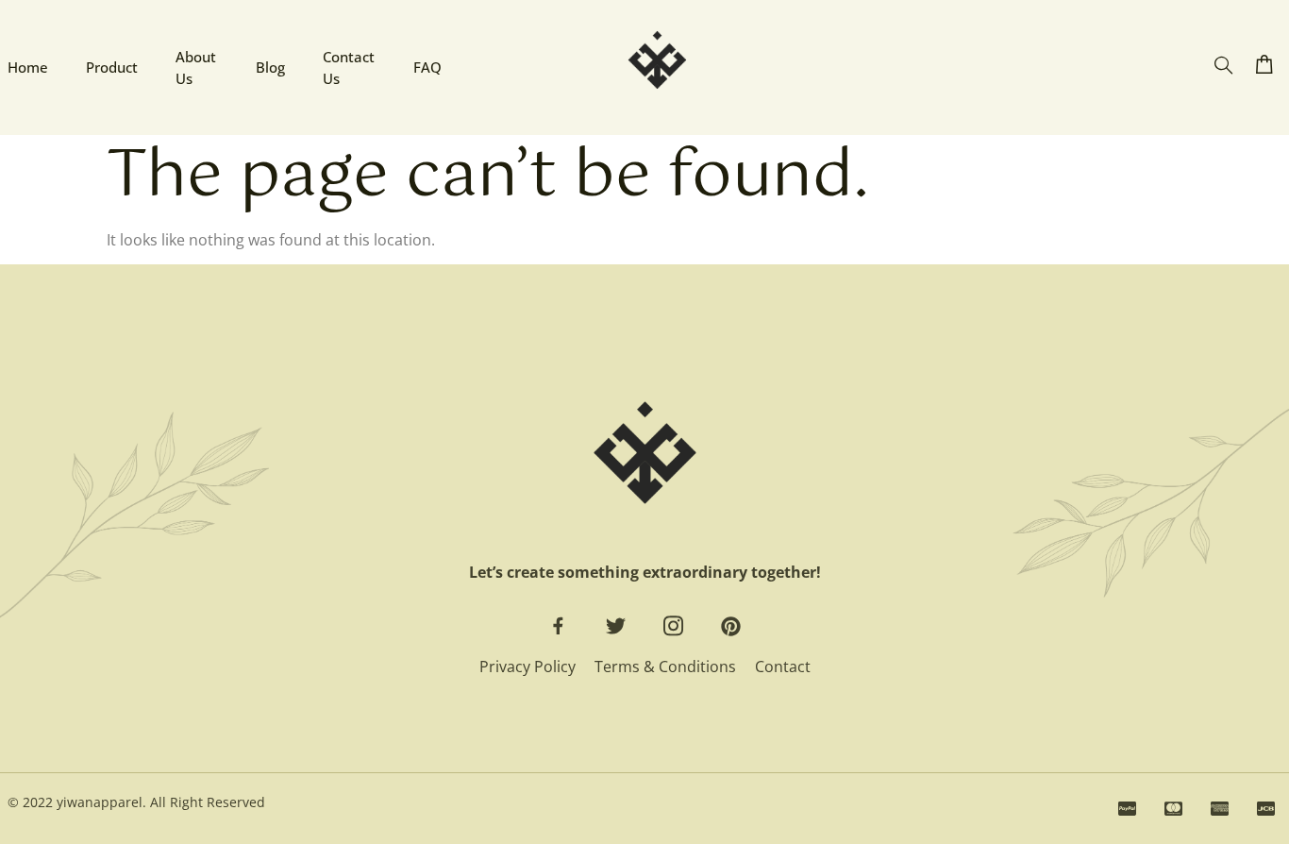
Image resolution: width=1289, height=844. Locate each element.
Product (112, 67)
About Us (196, 67)
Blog (270, 67)
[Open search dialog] (1223, 66)
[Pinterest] (731, 626)
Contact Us (349, 67)
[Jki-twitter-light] (616, 626)
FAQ (427, 67)
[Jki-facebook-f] (558, 626)
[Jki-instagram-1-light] (673, 626)
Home (28, 67)
